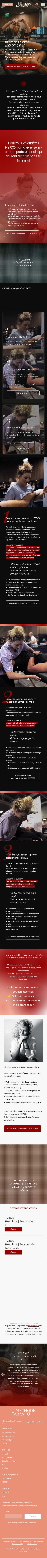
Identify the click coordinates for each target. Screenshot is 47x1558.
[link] (24, 1219)
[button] (13, 1229)
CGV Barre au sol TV (17, 1544)
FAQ (3, 1464)
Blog (4, 1496)
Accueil (5, 1454)
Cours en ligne (7, 1440)
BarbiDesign (23, 1551)
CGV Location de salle (9, 1541)
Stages (5, 1443)
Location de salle (8, 1461)
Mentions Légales (32, 1544)
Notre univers (7, 1457)
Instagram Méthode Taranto (35, 1422)
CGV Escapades (38, 1541)
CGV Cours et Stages (25, 1541)
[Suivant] (44, 1374)
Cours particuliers (9, 1433)
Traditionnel (7, 1478)
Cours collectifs (8, 1436)
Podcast (6, 1493)
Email (7, 1512)
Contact (5, 1468)
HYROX (5, 1482)
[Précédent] (3, 1374)
